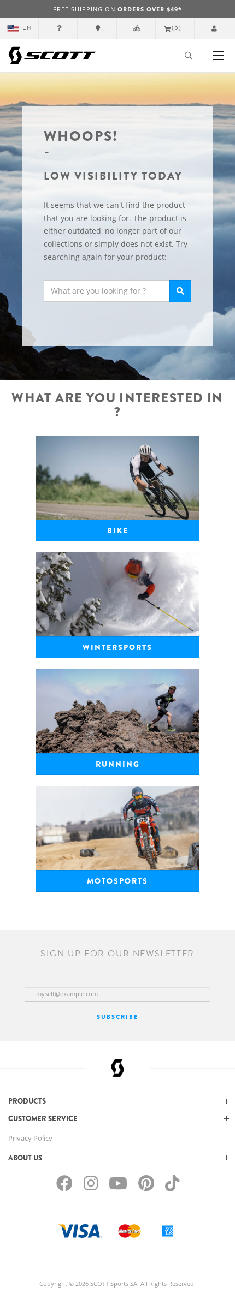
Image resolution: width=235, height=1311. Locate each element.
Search (180, 291)
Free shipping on (117, 9)
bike (117, 530)
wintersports (117, 647)
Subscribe (117, 1016)
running (118, 764)
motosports (117, 880)
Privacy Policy (30, 1138)
